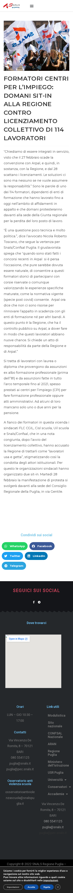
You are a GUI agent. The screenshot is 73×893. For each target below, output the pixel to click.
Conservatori (57, 787)
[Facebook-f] (33, 602)
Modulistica (56, 715)
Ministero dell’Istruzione (58, 763)
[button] (32, 6)
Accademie (56, 794)
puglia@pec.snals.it (53, 833)
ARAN (52, 744)
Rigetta (46, 887)
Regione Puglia (54, 753)
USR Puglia (55, 772)
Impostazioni (13, 887)
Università (55, 780)
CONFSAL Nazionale (55, 735)
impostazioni (50, 880)
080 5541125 (20, 757)
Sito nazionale (55, 724)
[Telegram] (39, 602)
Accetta (31, 887)
